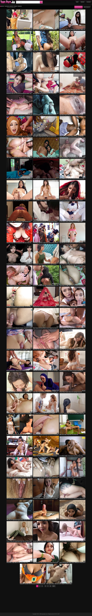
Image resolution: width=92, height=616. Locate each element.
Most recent (87, 7)
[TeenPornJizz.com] (7, 2)
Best (77, 2)
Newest (82, 2)
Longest (89, 2)
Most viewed (78, 7)
